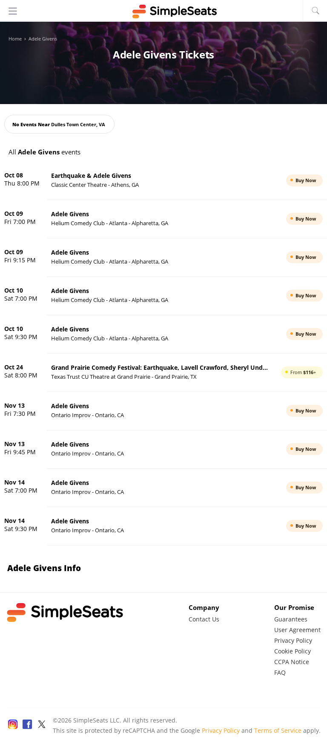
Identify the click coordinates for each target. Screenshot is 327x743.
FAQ (280, 672)
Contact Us (204, 619)
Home (15, 39)
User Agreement (297, 630)
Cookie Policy (292, 651)
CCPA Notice (291, 662)
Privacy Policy (293, 640)
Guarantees (290, 619)
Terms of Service (277, 730)
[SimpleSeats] (163, 11)
